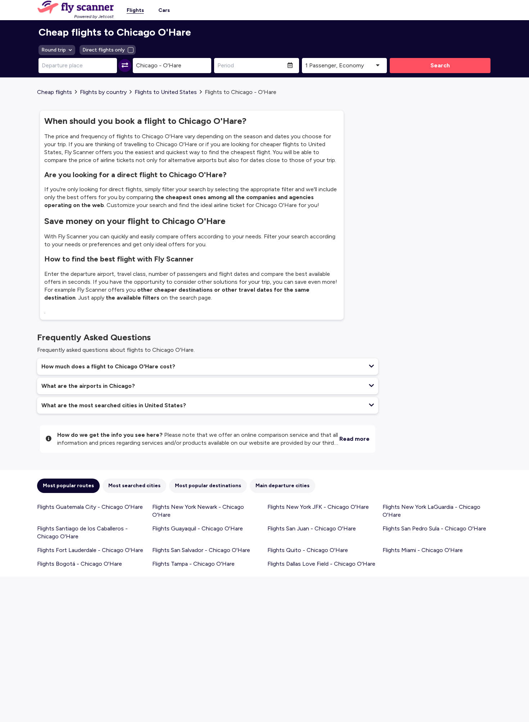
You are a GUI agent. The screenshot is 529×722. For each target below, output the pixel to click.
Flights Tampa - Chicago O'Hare (193, 563)
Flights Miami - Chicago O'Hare (423, 550)
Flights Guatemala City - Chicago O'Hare (90, 506)
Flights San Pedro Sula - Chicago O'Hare (434, 528)
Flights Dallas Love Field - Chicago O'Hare (321, 563)
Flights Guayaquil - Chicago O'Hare (197, 528)
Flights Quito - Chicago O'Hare (307, 550)
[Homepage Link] (75, 7)
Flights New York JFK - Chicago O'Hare (318, 506)
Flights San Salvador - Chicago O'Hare (201, 550)
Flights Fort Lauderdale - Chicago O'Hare (90, 550)
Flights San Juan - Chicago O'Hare (311, 528)
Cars (164, 10)
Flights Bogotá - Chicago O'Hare (79, 563)
